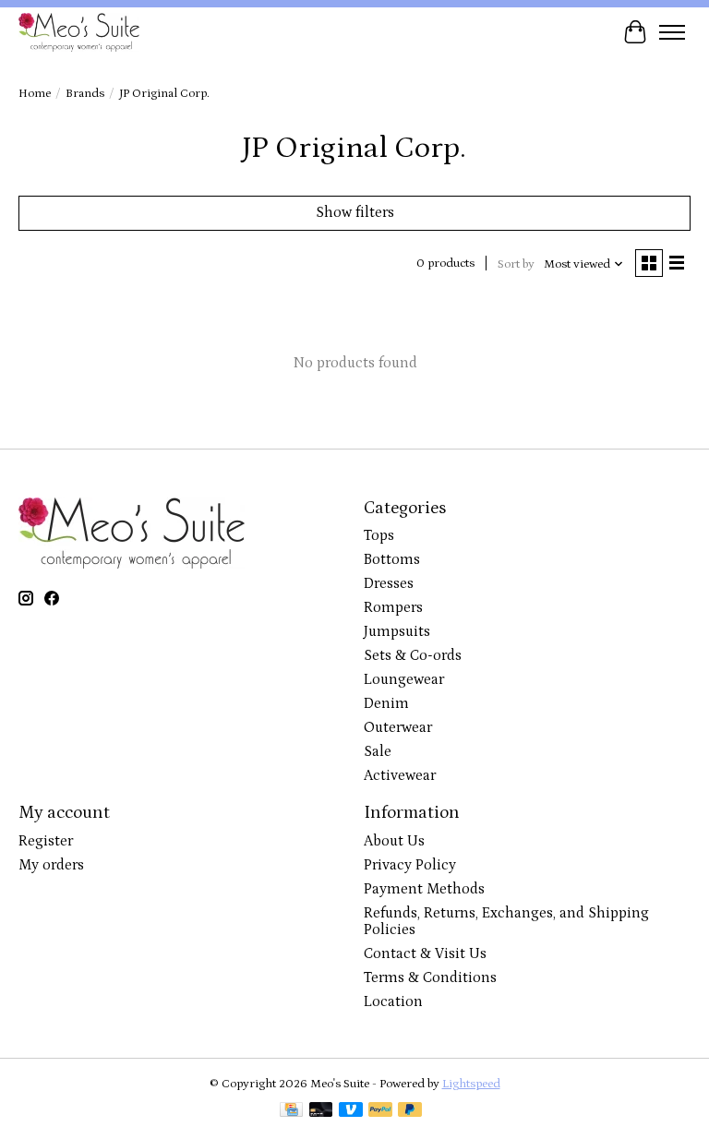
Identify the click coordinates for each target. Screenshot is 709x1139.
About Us (394, 841)
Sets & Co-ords (413, 655)
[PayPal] (380, 1111)
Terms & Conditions (430, 977)
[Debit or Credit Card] (321, 1111)
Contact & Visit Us (425, 953)
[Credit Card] (291, 1111)
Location (393, 1001)
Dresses (389, 583)
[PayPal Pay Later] (410, 1111)
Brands (85, 94)
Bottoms (392, 559)
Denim (386, 703)
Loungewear (404, 679)
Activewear (400, 775)
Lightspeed (471, 1084)
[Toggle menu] (672, 32)
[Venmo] (351, 1111)
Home (34, 94)
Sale (377, 751)
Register (45, 841)
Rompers (393, 607)
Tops (379, 535)
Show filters (355, 212)
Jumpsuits (397, 631)
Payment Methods (424, 889)
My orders (51, 865)
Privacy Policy (410, 865)
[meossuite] (78, 32)
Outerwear (398, 727)
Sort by (516, 264)
